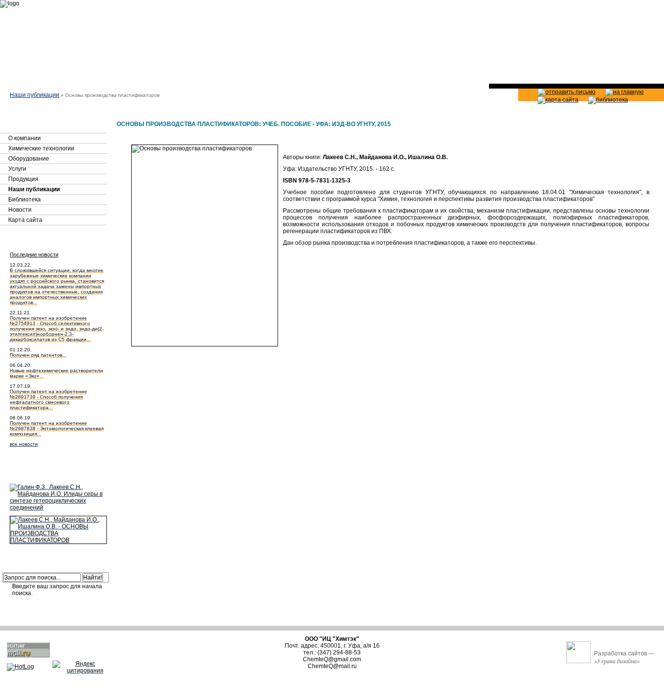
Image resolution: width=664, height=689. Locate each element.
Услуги (17, 168)
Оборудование (28, 158)
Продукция (23, 179)
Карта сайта (25, 220)
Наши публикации (34, 94)
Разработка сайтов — (624, 657)
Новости (20, 209)
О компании (24, 138)
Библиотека (24, 199)
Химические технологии (41, 148)
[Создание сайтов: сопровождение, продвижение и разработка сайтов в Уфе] (578, 652)
